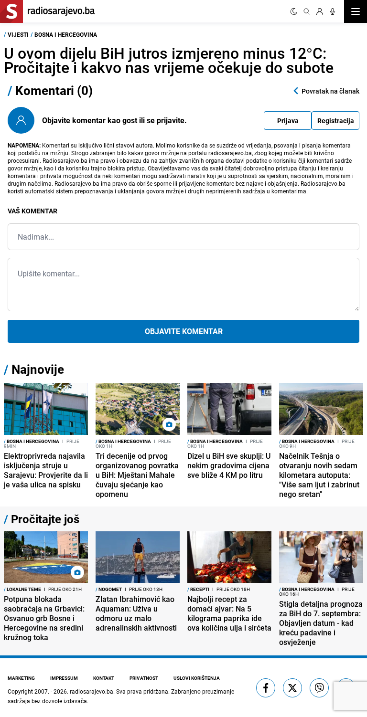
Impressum (64, 678)
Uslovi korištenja (196, 678)
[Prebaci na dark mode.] (294, 11)
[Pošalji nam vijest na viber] (319, 687)
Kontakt (103, 678)
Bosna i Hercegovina (65, 34)
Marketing (21, 678)
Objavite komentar (184, 331)
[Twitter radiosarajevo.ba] (292, 687)
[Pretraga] (306, 11)
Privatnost (144, 678)
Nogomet (109, 589)
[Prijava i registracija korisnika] (319, 11)
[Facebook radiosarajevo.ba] (265, 687)
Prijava (288, 120)
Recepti (198, 589)
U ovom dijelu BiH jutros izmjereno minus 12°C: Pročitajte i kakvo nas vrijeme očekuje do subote (169, 59)
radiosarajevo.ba (91, 691)
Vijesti (18, 34)
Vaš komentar (32, 210)
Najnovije (37, 369)
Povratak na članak (330, 90)
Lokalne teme (22, 589)
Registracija (335, 120)
